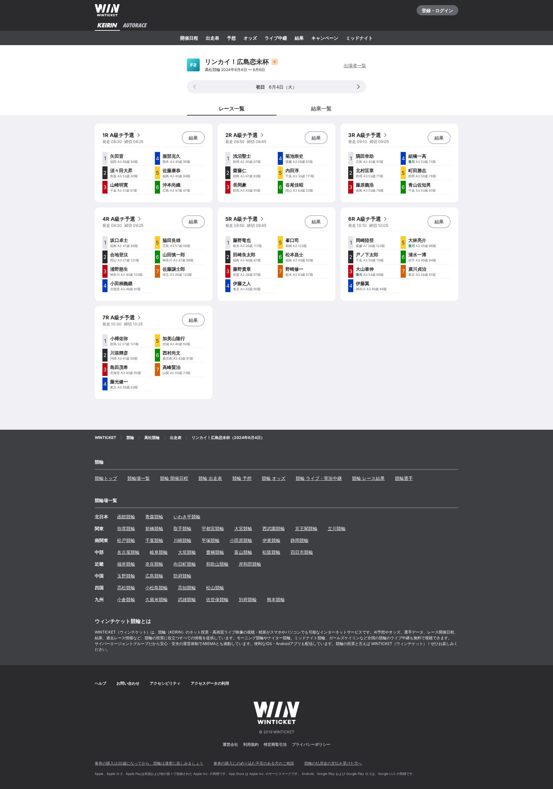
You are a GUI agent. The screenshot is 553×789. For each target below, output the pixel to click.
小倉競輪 (126, 599)
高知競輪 (187, 587)
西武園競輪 (273, 528)
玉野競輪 (126, 575)
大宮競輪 (243, 528)
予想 (231, 38)
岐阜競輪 (159, 552)
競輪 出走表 (210, 478)
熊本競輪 (276, 599)
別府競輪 (248, 599)
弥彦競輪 (126, 528)
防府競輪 (182, 575)
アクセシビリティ (165, 683)
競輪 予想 (242, 478)
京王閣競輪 (306, 528)
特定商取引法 (275, 744)
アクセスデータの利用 (210, 683)
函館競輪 (126, 516)
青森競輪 (154, 516)
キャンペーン (324, 38)
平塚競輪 (211, 540)
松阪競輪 (271, 552)
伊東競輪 (271, 540)
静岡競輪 (300, 540)
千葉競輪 (154, 540)
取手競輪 (182, 528)
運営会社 (230, 744)
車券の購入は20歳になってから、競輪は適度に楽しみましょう (149, 763)
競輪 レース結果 (368, 478)
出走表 (212, 38)
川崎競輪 (182, 540)
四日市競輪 (302, 552)
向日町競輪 (184, 564)
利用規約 (251, 744)
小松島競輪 (156, 587)
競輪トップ (106, 478)
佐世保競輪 (217, 599)
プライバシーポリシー (311, 744)
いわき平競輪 (186, 516)
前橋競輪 (154, 528)
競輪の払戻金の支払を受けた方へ (333, 763)
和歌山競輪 (217, 564)
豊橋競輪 (215, 552)
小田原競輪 (241, 540)
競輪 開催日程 (174, 478)
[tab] (321, 108)
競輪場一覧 (138, 478)
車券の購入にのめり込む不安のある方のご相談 (253, 763)
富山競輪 (243, 552)
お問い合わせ (128, 683)
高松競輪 (126, 587)
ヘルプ (100, 683)
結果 (299, 38)
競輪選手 (404, 478)
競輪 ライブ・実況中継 (319, 478)
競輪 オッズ (273, 478)
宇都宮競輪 (213, 528)
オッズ (250, 38)
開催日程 (189, 38)
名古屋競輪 (128, 552)
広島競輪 (154, 575)
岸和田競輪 (250, 564)
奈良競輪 (154, 564)
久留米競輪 (156, 599)
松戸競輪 (126, 540)
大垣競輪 (187, 552)
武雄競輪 (187, 599)
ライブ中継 (276, 38)
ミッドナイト (359, 38)
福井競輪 (126, 564)
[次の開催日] (358, 87)
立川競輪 (337, 528)
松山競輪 (215, 587)
